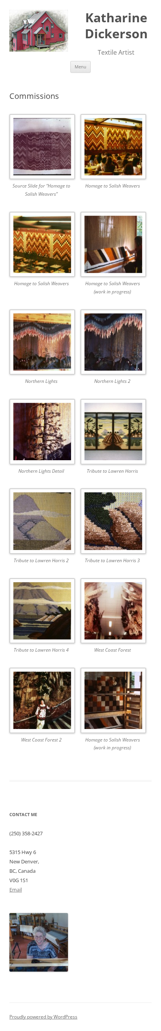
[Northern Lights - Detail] (41, 433)
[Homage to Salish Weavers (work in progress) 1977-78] (112, 246)
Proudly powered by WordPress (43, 1016)
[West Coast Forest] (112, 612)
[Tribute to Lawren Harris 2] (41, 522)
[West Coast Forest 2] (41, 702)
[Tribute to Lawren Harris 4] (41, 612)
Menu (80, 67)
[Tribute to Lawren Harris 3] (112, 522)
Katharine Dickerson (116, 25)
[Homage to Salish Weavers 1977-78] (112, 148)
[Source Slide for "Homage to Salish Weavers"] (41, 148)
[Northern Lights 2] (112, 343)
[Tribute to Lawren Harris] (112, 433)
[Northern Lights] (41, 343)
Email (15, 889)
